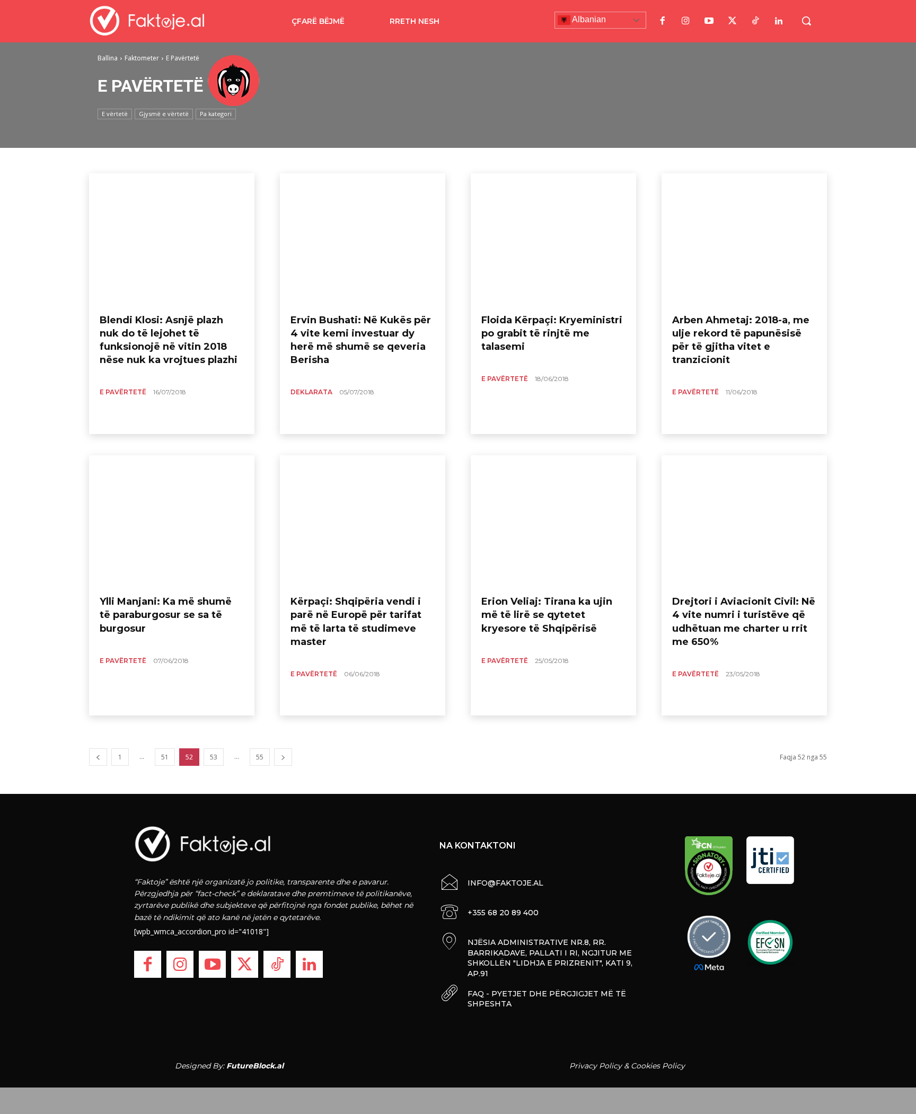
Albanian (588, 19)
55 (259, 757)
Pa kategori (216, 114)
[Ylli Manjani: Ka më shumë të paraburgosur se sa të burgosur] (171, 521)
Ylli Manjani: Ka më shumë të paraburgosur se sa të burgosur (166, 615)
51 (165, 757)
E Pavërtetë (123, 392)
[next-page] (283, 757)
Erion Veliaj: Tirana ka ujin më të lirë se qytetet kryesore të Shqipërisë (546, 615)
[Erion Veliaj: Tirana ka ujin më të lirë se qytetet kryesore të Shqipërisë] (553, 521)
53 (213, 757)
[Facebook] (662, 21)
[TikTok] (755, 21)
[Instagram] (685, 21)
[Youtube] (709, 21)
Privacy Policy (595, 1066)
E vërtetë (115, 114)
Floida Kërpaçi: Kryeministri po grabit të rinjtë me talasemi (551, 333)
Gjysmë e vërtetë (164, 114)
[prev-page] (98, 757)
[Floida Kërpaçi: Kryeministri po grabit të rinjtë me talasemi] (553, 239)
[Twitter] (732, 21)
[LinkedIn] (779, 21)
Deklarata (311, 392)
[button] (806, 20)
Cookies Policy (658, 1066)
